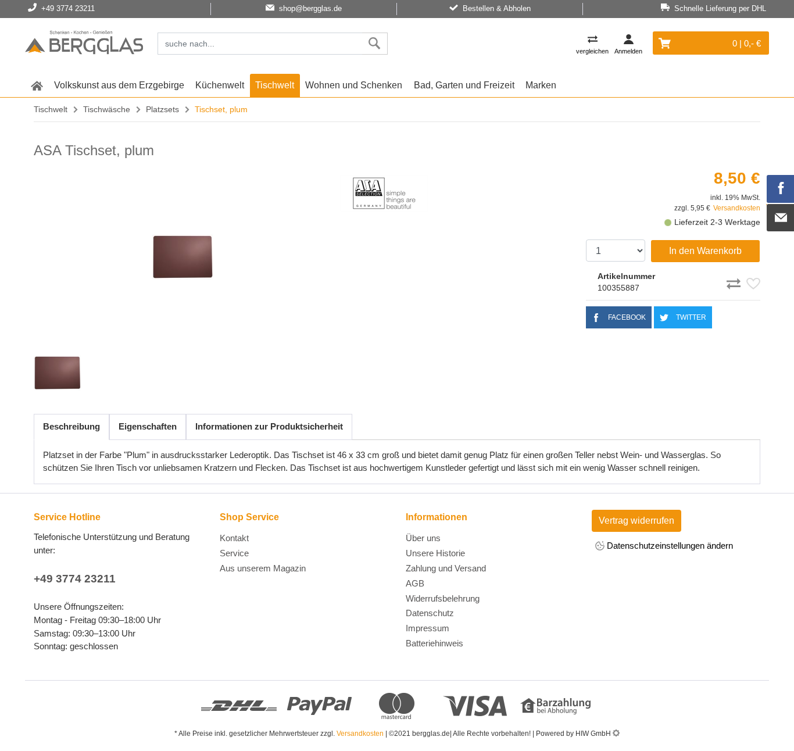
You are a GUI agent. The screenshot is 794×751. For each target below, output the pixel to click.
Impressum (427, 628)
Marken (540, 85)
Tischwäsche (106, 109)
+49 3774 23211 (75, 579)
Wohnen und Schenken (353, 85)
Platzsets (162, 109)
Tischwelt (274, 85)
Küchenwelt (219, 85)
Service (234, 553)
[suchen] (375, 44)
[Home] (84, 44)
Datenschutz (430, 613)
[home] (36, 85)
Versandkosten (736, 208)
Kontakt (234, 538)
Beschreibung (71, 426)
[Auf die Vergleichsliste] (735, 282)
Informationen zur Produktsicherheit (269, 426)
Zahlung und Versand (446, 568)
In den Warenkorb (705, 251)
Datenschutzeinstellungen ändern (669, 545)
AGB (415, 583)
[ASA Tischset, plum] (182, 257)
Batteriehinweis (434, 643)
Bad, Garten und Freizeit (464, 85)
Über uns (423, 538)
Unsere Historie (435, 553)
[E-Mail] (780, 218)
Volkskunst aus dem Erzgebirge (119, 85)
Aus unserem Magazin (263, 568)
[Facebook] (780, 189)
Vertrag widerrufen (636, 520)
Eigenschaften (148, 426)
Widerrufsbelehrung (443, 598)
